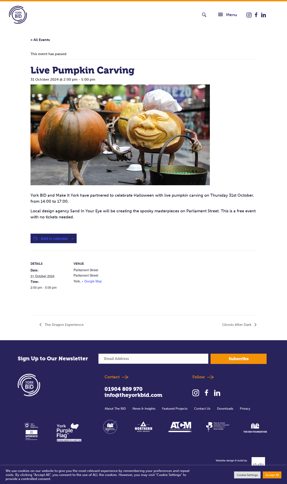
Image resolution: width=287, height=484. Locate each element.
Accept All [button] (272, 475)
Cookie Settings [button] (247, 475)
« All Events (40, 40)
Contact (112, 376)
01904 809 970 (123, 389)
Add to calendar (54, 238)
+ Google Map (92, 281)
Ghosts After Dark (237, 325)
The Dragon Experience (64, 325)
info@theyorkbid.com (133, 395)
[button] (204, 15)
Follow (199, 376)
